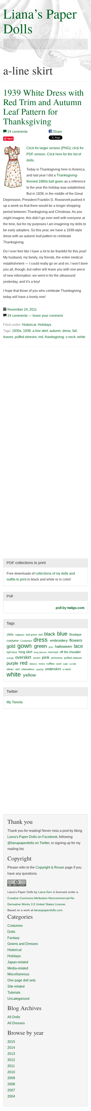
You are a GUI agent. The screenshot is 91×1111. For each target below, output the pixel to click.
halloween (63, 646)
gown (24, 646)
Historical (29, 324)
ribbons (33, 664)
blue (62, 634)
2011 (11, 1066)
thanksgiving (54, 337)
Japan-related (17, 962)
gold (11, 646)
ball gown (31, 634)
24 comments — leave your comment (35, 315)
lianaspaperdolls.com (48, 910)
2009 (11, 1078)
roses (42, 663)
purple (12, 663)
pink (46, 657)
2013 (11, 1054)
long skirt (25, 652)
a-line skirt (40, 331)
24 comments (17, 131)
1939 (27, 331)
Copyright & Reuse (50, 867)
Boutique (75, 634)
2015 (11, 1041)
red (40, 337)
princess (56, 657)
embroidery (59, 640)
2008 (11, 1084)
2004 (11, 1096)
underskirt (53, 669)
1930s (16, 331)
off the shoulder (70, 652)
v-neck (71, 337)
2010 (11, 1072)
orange (10, 658)
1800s (10, 634)
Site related (16, 986)
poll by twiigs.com (70, 608)
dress (66, 331)
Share (57, 131)
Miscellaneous (18, 974)
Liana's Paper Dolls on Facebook (32, 837)
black (49, 634)
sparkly (40, 669)
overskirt (23, 657)
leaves (8, 337)
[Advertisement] (38, 382)
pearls (36, 657)
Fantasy (13, 938)
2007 (11, 1090)
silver (10, 669)
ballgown (19, 634)
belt (41, 634)
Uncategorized (18, 998)
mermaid (53, 652)
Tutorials (13, 992)
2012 (11, 1060)
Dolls (11, 932)
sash (59, 663)
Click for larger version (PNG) (48, 148)
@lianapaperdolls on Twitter (28, 843)
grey (51, 647)
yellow (29, 675)
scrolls (72, 664)
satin (65, 664)
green (40, 646)
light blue (12, 652)
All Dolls (13, 1017)
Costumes (26, 640)
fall (74, 331)
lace (78, 646)
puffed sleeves (26, 337)
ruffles (50, 663)
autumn (55, 331)
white (81, 337)
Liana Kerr (45, 892)
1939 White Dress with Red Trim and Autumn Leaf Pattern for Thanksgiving (43, 107)
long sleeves (40, 652)
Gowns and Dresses (22, 944)
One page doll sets (21, 980)
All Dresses (16, 1023)
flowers (75, 640)
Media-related (17, 968)
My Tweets (15, 702)
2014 (11, 1047)
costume (13, 640)
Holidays (44, 324)
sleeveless (27, 669)
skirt (17, 669)
